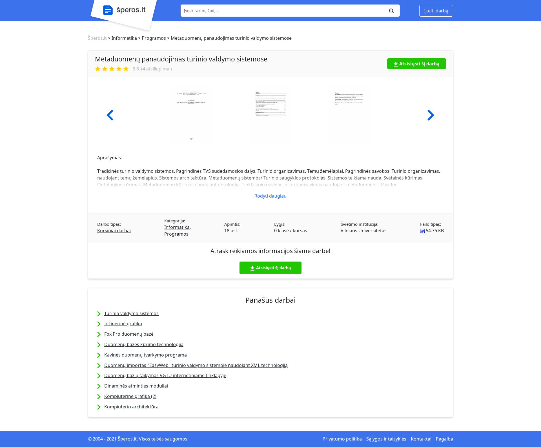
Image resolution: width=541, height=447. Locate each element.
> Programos (151, 38)
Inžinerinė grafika (123, 323)
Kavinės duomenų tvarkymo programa (145, 355)
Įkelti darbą (436, 11)
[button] (110, 115)
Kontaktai (421, 439)
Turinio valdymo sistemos (131, 313)
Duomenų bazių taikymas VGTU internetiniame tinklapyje (165, 375)
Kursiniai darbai (114, 230)
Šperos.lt (97, 38)
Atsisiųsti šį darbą (419, 64)
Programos (176, 234)
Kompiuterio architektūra (131, 407)
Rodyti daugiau (270, 196)
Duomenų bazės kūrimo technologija (143, 344)
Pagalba (444, 439)
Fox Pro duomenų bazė (129, 334)
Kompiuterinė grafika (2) (130, 396)
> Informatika (122, 38)
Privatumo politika (342, 439)
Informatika (177, 227)
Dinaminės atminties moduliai (136, 386)
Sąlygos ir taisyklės (386, 439)
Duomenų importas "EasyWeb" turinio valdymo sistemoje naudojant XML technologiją (196, 365)
